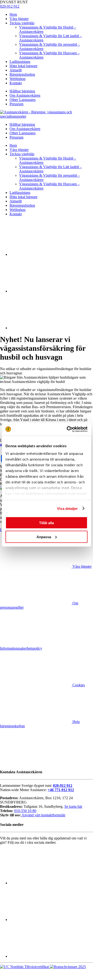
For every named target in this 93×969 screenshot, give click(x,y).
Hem (13, 14)
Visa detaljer (67, 508)
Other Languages (23, 100)
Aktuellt (16, 70)
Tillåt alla (46, 523)
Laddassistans (20, 62)
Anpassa (43, 537)
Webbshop (18, 79)
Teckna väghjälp (22, 23)
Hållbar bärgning (22, 91)
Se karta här (73, 806)
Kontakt (16, 83)
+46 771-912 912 (61, 790)
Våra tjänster (19, 19)
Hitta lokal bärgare (23, 66)
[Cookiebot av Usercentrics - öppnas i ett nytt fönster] (67, 429)
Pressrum (16, 104)
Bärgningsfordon (22, 74)
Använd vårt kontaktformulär (43, 815)
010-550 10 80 (25, 811)
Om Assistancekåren (25, 95)
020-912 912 (9, 6)
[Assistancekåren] (46, 116)
